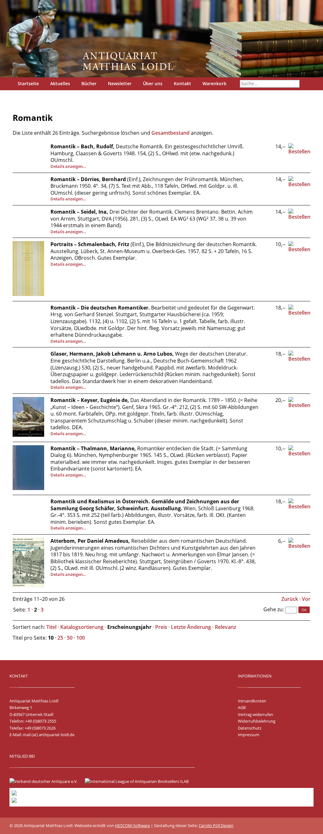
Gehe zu (273, 609)
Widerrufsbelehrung (256, 721)
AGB (242, 707)
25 (60, 637)
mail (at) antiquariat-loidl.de (48, 734)
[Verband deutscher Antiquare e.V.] (46, 781)
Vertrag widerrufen (255, 714)
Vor (306, 598)
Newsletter (120, 83)
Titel (51, 627)
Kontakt (182, 83)
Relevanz (225, 627)
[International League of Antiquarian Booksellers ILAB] (140, 781)
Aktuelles (60, 83)
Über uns (152, 83)
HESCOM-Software (132, 825)
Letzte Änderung (191, 627)
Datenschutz (249, 728)
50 (70, 637)
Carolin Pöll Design (216, 825)
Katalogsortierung (81, 627)
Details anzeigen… (68, 166)
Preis (161, 627)
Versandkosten (252, 701)
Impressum (248, 734)
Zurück (289, 598)
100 (80, 637)
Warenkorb (214, 83)
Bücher (89, 83)
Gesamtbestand (170, 132)
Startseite (28, 83)
